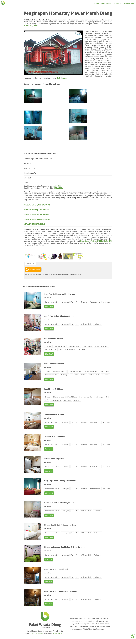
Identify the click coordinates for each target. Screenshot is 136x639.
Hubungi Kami (35, 269)
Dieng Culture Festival (88, 241)
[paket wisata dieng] (3, 5)
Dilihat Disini (58, 188)
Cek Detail (48, 559)
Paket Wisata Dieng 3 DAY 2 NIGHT (36, 214)
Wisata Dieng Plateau (31, 26)
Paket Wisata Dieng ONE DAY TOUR (37, 205)
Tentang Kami (129, 3)
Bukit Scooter (62, 78)
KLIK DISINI (57, 186)
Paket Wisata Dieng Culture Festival (37, 219)
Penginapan (117, 3)
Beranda (96, 3)
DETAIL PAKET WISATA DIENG (34, 224)
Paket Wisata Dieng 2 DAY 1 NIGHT (36, 210)
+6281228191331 (36, 634)
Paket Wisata (106, 3)
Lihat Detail (49, 306)
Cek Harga (48, 449)
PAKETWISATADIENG (104, 241)
